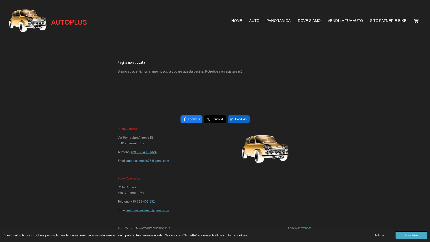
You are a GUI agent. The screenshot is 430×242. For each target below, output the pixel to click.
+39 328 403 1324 (144, 152)
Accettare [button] (411, 235)
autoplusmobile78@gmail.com (147, 160)
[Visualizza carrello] (416, 21)
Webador (306, 228)
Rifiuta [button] (379, 235)
